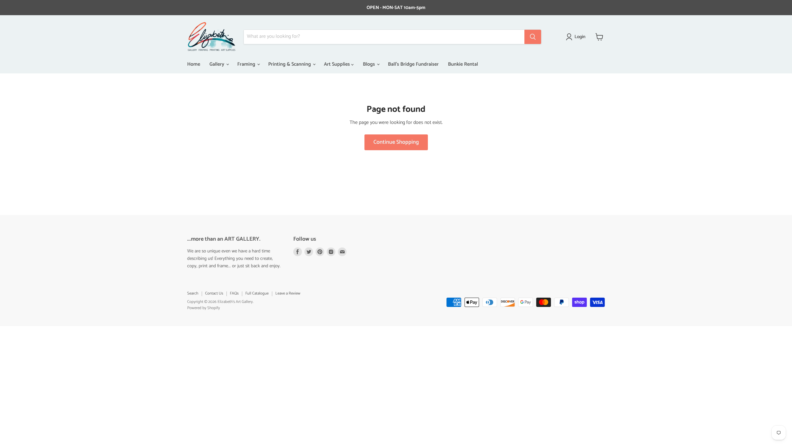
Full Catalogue (257, 293)
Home (193, 64)
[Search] (532, 37)
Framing (246, 64)
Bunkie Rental (463, 64)
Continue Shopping (396, 142)
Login (580, 37)
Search (192, 293)
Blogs (369, 64)
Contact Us (214, 293)
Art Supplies (337, 64)
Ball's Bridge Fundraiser (413, 64)
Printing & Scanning (290, 64)
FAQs (234, 293)
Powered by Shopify (203, 308)
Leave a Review (287, 293)
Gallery (217, 64)
